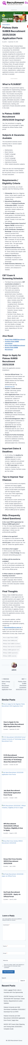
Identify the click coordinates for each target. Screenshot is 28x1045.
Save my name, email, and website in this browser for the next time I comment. (14, 966)
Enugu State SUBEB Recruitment (15, 339)
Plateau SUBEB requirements (10, 652)
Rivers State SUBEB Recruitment (15, 345)
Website (5, 960)
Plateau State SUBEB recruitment (11, 643)
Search (4, 978)
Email (5, 953)
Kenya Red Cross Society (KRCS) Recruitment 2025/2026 (13, 861)
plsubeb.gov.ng (9, 386)
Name (5, 946)
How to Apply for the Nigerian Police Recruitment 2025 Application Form (14, 724)
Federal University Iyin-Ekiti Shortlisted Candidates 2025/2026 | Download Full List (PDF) (14, 1009)
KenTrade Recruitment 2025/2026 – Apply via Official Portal (12, 894)
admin (5, 41)
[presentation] (14, 711)
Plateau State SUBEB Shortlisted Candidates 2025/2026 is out (21, 684)
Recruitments (6, 24)
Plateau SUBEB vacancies (9, 656)
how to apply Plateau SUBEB (10, 637)
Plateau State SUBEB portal (10, 640)
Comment (6, 925)
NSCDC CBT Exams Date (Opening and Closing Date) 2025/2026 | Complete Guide (14, 1027)
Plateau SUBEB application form (11, 649)
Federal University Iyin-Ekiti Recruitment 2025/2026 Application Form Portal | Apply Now (14, 1018)
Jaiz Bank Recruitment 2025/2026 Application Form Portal (12, 793)
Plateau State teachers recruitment (12, 646)
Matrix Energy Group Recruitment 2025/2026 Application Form (7, 684)
